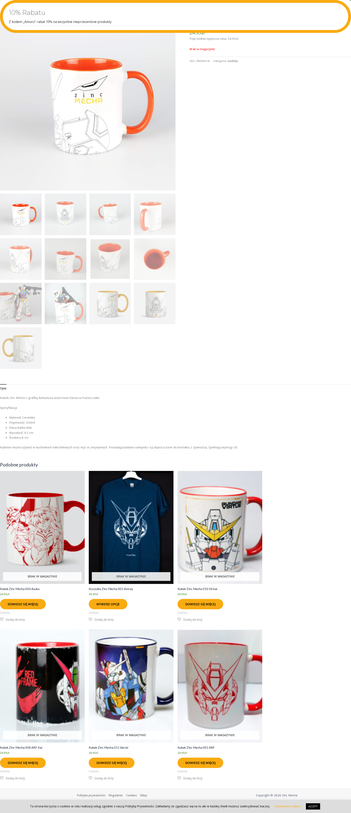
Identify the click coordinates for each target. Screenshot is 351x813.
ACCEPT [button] (313, 806)
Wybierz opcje (108, 604)
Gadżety (233, 61)
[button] (12, 619)
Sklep (143, 795)
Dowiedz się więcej (23, 604)
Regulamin (115, 795)
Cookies (131, 795)
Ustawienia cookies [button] (287, 806)
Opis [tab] (3, 388)
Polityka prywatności (91, 795)
